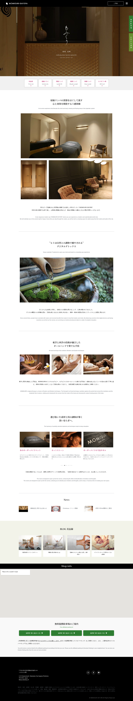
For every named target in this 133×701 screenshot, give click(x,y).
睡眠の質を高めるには (54, 552)
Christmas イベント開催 (70, 508)
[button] (126, 3)
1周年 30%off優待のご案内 (103, 508)
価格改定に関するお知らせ (38, 508)
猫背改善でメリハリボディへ (30, 552)
